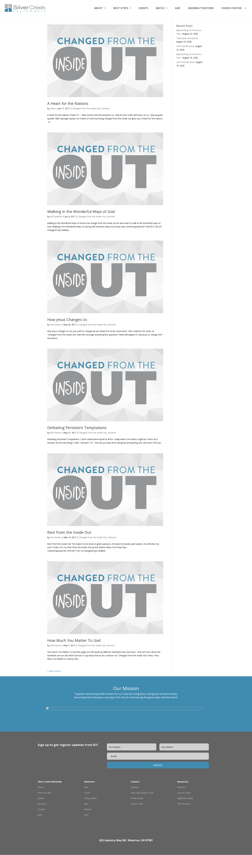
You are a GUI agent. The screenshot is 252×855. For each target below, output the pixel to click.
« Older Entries (54, 671)
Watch (160, 8)
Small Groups (137, 798)
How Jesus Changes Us (67, 319)
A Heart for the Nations (67, 103)
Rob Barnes (55, 324)
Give (177, 8)
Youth (87, 792)
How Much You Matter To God (73, 640)
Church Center (231, 8)
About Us (42, 803)
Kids (86, 787)
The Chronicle (183, 803)
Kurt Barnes (55, 537)
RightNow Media (185, 798)
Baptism (135, 787)
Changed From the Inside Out (86, 108)
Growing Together (201, 8)
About (98, 8)
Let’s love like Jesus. (185, 46)
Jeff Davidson (56, 216)
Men (86, 803)
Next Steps (120, 8)
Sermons (105, 108)
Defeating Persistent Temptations (76, 427)
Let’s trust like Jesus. (185, 62)
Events (143, 8)
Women (88, 809)
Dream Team (137, 803)
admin (53, 108)
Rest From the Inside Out (69, 532)
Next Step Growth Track (142, 792)
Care (86, 814)
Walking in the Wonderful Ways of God (81, 211)
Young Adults (90, 798)
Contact (41, 809)
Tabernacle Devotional (187, 38)
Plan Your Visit (44, 792)
